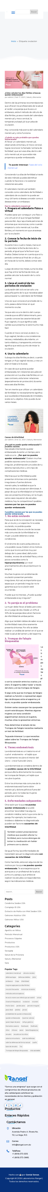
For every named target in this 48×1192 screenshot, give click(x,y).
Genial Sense (32, 1175)
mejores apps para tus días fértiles (17, 985)
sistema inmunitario (13, 1038)
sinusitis (8, 1034)
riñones (14, 1030)
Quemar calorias (28, 1018)
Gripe (17, 981)
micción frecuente (12, 989)
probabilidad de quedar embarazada (18, 1014)
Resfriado (34, 1026)
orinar (39, 997)
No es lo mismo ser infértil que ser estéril (20, 997)
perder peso (21, 1006)
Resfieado (24, 1026)
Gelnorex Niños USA (14, 920)
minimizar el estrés (28, 989)
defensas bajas (11, 977)
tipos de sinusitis (11, 1046)
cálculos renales (28, 973)
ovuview (35, 1002)
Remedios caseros (12, 1026)
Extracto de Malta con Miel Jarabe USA (23, 911)
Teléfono (16, 1151)
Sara (7, 963)
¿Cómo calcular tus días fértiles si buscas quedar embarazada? (23, 94)
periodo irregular (33, 1006)
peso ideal (9, 1010)
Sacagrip (9, 951)
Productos (10, 942)
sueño (35, 1042)
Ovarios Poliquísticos (13, 1002)
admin (10, 97)
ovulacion (26, 1002)
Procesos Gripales (13, 938)
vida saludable (35, 1050)
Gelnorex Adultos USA (15, 915)
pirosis (24, 1010)
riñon (7, 1030)
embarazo (9, 981)
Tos (21, 1046)
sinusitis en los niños (21, 1034)
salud (21, 1030)
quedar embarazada (13, 1018)
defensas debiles (24, 977)
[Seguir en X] (11, 1105)
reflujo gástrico (27, 1022)
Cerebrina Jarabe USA (15, 903)
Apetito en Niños (13, 930)
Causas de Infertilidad (14, 437)
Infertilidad (25, 981)
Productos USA (12, 947)
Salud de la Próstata (14, 955)
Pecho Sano (10, 1006)
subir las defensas (28, 1038)
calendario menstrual (13, 973)
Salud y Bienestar (34, 97)
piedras (17, 1010)
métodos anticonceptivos (15, 993)
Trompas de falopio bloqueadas (17, 1050)
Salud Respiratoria (32, 1030)
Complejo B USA (13, 907)
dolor (34, 977)
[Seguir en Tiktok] (20, 1105)
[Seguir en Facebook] (7, 1105)
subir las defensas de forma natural (18, 1042)
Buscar (39, 892)
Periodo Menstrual (13, 934)
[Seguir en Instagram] (16, 1105)
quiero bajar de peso (13, 1022)
